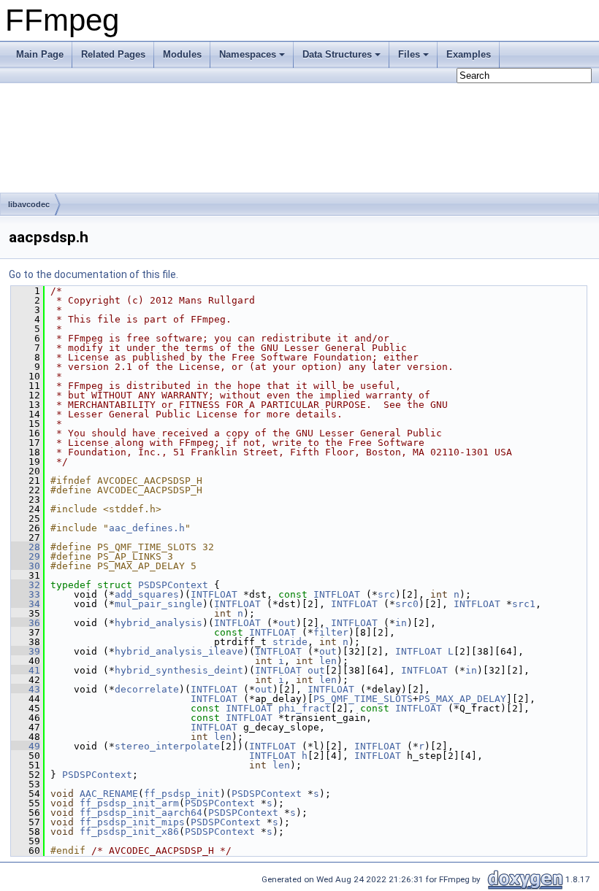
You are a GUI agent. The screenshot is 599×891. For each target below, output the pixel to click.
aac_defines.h (147, 527)
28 (25, 546)
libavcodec (29, 204)
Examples (468, 54)
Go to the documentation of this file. (93, 274)
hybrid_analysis (158, 622)
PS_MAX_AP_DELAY (462, 698)
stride (290, 641)
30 (25, 565)
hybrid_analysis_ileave (179, 651)
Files (409, 54)
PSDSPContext (173, 584)
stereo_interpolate (167, 746)
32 (25, 584)
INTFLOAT (214, 594)
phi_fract (304, 708)
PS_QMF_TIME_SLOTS (363, 698)
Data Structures (337, 54)
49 (25, 746)
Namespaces (247, 54)
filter (330, 632)
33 (25, 594)
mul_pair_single (158, 603)
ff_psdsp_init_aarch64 (141, 812)
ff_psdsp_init (182, 793)
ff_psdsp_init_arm (129, 803)
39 (25, 651)
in (401, 622)
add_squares (147, 594)
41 (25, 670)
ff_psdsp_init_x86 (129, 831)
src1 (523, 603)
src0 (407, 603)
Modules (182, 54)
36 (25, 622)
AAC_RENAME (109, 793)
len (328, 660)
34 (25, 603)
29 (25, 556)
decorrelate (147, 689)
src (386, 594)
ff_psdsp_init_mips (132, 822)
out (287, 622)
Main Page (40, 54)
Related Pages (113, 54)
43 (25, 689)
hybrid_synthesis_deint (179, 670)
